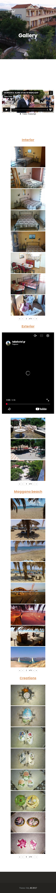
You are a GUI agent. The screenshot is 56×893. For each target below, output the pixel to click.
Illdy (27, 888)
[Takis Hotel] (9, 7)
